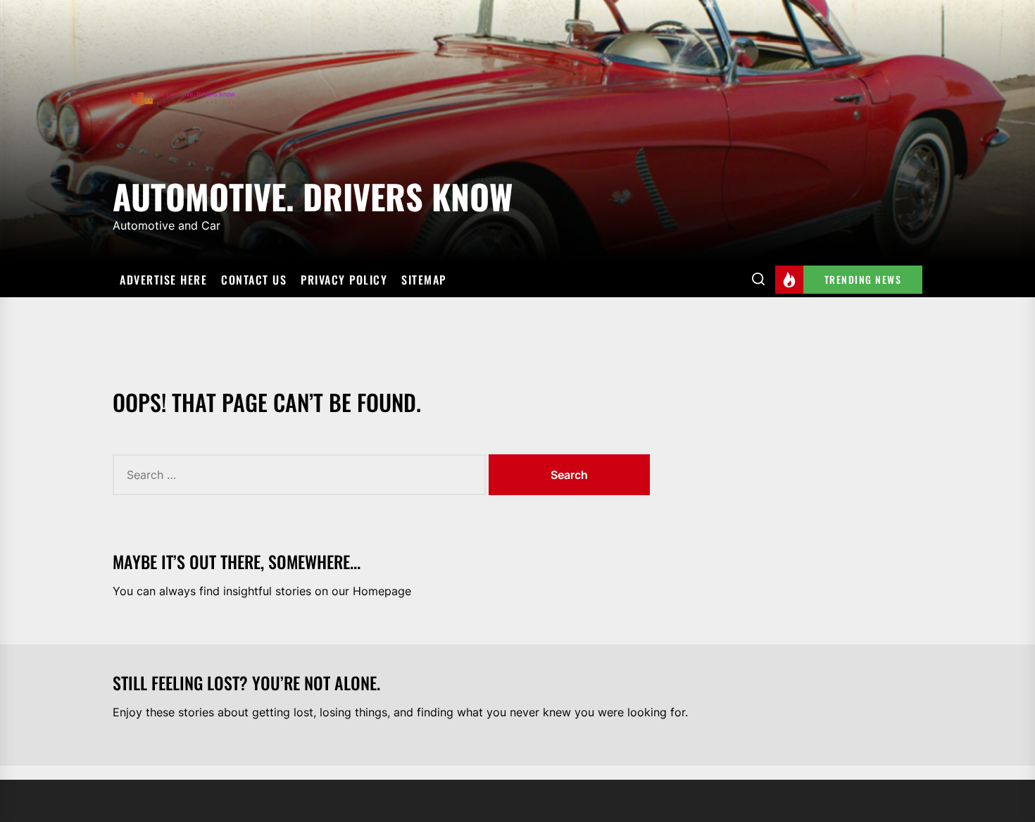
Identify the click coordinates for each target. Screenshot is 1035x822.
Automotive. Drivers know (313, 194)
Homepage (382, 591)
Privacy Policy (344, 280)
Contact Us (254, 280)
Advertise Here (163, 280)
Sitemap (423, 280)
